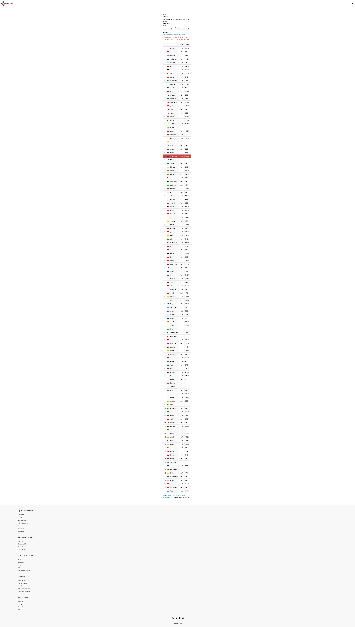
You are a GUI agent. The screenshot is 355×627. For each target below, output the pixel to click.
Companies (21, 514)
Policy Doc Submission (24, 589)
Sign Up (20, 604)
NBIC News (21, 559)
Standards (21, 529)
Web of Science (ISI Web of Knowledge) (174, 34)
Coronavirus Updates (24, 571)
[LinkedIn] (174, 618)
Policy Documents (23, 523)
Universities (21, 531)
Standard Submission (24, 591)
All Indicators (21, 550)
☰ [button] (352, 3)
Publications (21, 568)
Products (20, 526)
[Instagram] (183, 618)
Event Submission (23, 586)
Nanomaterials (22, 520)
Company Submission (24, 580)
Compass (20, 565)
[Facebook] (180, 618)
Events (20, 517)
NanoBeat (21, 562)
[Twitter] (177, 618)
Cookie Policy (21, 607)
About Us (20, 601)
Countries (20, 541)
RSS (19, 610)
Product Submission (23, 583)
